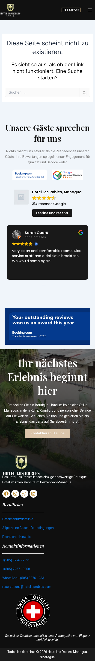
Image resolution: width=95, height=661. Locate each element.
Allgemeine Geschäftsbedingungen (28, 528)
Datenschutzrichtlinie (17, 519)
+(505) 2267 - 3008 (16, 569)
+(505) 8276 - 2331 (16, 560)
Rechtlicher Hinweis (16, 537)
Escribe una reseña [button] (52, 213)
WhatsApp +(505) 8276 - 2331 (24, 578)
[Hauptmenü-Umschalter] (90, 10)
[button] (71, 10)
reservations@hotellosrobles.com (26, 587)
